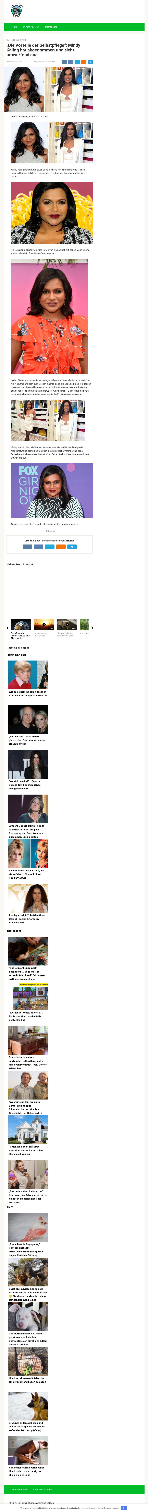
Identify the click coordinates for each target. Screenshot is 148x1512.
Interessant (51, 27)
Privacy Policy (19, 1489)
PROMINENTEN (31, 27)
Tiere (14, 27)
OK (124, 1508)
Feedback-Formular (42, 1489)
